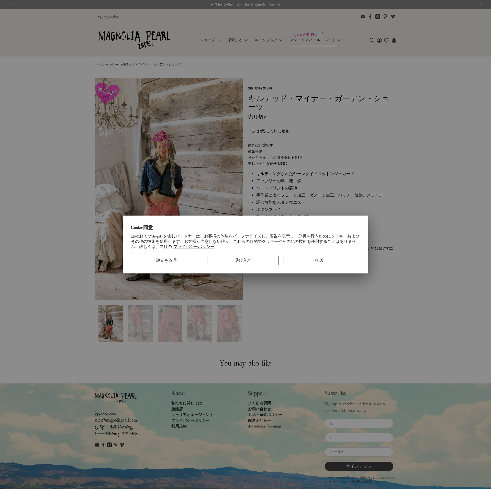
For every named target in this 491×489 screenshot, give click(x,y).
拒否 (319, 260)
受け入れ (243, 260)
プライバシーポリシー (193, 246)
